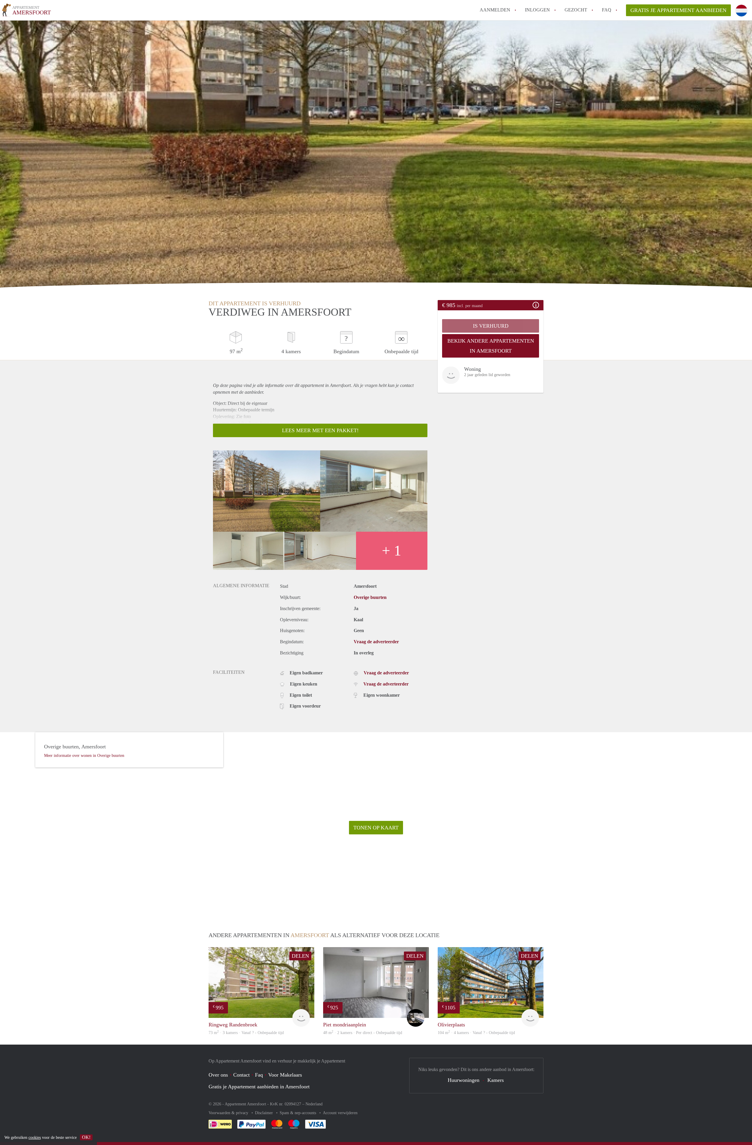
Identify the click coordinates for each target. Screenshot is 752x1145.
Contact (241, 1075)
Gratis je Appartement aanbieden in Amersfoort (259, 1087)
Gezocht (576, 9)
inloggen (537, 9)
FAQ (606, 9)
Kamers (495, 1080)
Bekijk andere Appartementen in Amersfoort (490, 346)
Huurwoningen (463, 1080)
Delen (300, 956)
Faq (259, 1075)
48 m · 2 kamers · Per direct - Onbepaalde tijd (362, 1032)
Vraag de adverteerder (376, 641)
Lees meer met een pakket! (320, 430)
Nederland (314, 1104)
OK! (86, 1137)
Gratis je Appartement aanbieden (678, 10)
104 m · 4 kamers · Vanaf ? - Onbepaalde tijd (476, 1032)
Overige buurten (370, 597)
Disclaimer (264, 1113)
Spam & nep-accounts (298, 1113)
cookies (34, 1137)
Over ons (218, 1075)
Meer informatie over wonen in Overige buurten (84, 755)
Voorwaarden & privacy (229, 1113)
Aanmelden (495, 9)
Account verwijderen (340, 1113)
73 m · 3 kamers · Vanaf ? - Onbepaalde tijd (246, 1032)
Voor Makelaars (285, 1075)
